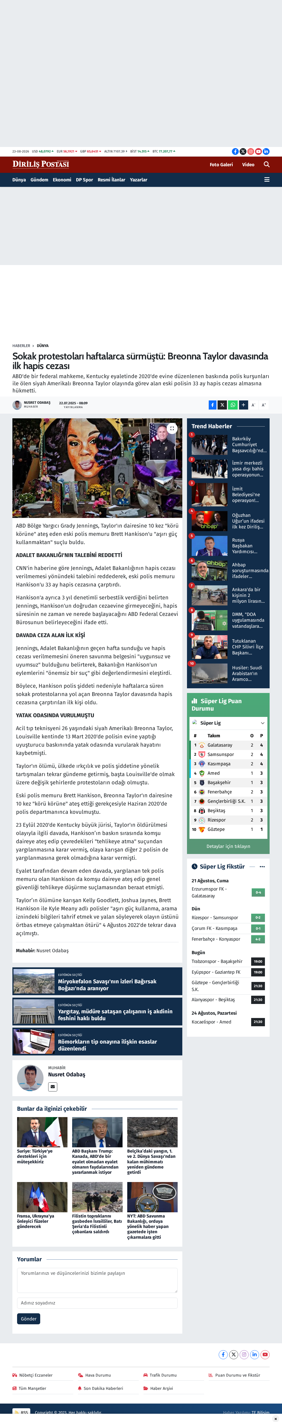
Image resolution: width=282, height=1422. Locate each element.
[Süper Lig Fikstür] (262, 867)
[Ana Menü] (267, 180)
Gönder (29, 1319)
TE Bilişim (261, 1412)
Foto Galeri (221, 165)
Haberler (21, 345)
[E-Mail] (52, 1086)
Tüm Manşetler (32, 1388)
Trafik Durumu (163, 1375)
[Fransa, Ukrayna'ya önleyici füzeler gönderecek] (42, 1197)
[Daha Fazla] (243, 405)
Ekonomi (62, 180)
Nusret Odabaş (66, 1074)
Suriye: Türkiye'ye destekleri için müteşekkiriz (35, 1156)
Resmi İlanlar (111, 180)
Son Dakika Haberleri (103, 1388)
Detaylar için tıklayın (228, 846)
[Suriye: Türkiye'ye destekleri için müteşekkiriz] (42, 1132)
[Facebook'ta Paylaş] (212, 405)
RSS (24, 1412)
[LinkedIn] (254, 1354)
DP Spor (84, 180)
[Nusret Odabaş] (30, 1078)
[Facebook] (223, 1354)
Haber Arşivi (161, 1388)
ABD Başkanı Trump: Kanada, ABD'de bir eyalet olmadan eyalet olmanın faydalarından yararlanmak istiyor (95, 1161)
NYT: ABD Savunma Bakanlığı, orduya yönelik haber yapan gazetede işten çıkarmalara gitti (148, 1226)
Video (248, 165)
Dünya (19, 180)
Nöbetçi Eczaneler (36, 1375)
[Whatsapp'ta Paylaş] (233, 405)
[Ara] (267, 164)
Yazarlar (138, 180)
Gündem (39, 180)
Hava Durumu (98, 1375)
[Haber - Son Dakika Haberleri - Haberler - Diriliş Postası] (41, 164)
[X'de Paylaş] (222, 405)
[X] (233, 1354)
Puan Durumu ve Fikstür (237, 1375)
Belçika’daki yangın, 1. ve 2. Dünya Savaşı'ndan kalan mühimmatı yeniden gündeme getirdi (151, 1161)
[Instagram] (244, 1354)
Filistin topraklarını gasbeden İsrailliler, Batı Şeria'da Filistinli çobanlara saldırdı (97, 1224)
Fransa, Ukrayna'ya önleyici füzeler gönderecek (35, 1221)
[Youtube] (265, 1354)
